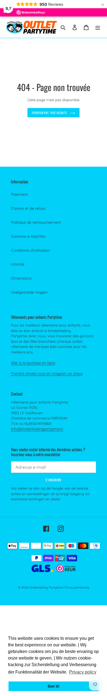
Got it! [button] (54, 686)
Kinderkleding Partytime (46, 587)
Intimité (17, 264)
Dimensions (21, 278)
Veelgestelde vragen (29, 292)
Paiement (19, 194)
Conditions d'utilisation (30, 250)
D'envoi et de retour (28, 208)
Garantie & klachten (28, 236)
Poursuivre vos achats (49, 112)
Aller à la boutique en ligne (33, 362)
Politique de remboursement (36, 222)
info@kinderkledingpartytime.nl (37, 429)
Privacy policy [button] (82, 672)
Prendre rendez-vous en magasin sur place (47, 373)
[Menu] (97, 27)
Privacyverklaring (77, 587)
